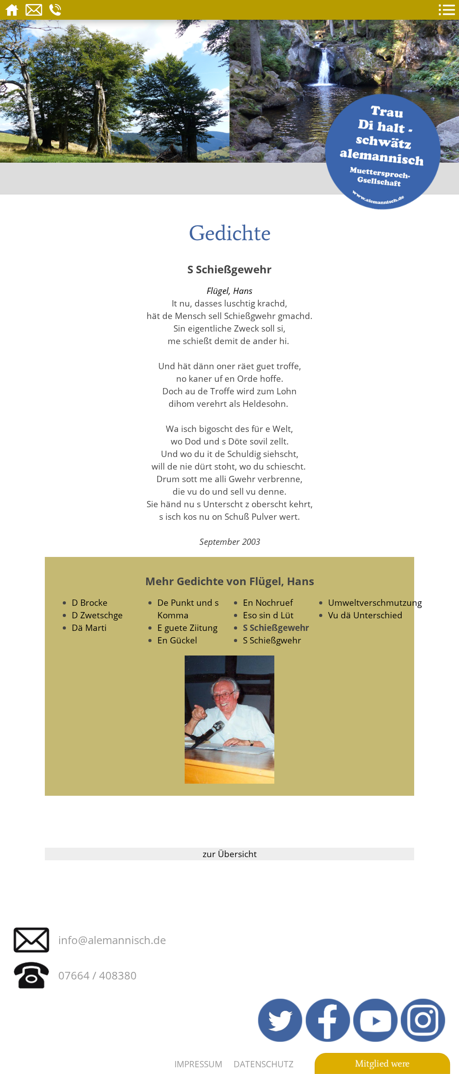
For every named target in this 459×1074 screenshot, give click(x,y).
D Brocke (90, 602)
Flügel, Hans (229, 290)
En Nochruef (268, 602)
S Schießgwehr (272, 640)
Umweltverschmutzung (375, 602)
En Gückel (177, 640)
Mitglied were (382, 1064)
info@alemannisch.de (112, 939)
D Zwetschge (97, 615)
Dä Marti (89, 627)
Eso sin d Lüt (268, 615)
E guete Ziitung (187, 627)
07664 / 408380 (97, 975)
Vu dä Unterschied (365, 615)
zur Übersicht (230, 853)
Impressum (198, 1064)
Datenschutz (264, 1064)
